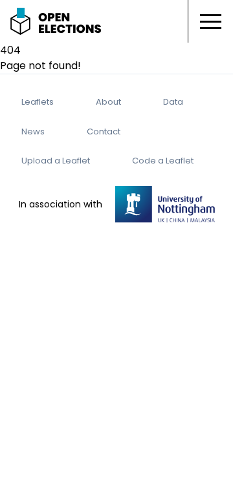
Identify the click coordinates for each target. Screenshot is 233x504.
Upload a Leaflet (55, 160)
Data (173, 102)
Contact (103, 131)
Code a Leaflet (163, 160)
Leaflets (37, 102)
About (108, 102)
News (33, 131)
